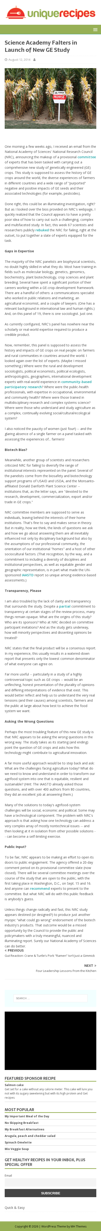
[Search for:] (50, 998)
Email (8, 1176)
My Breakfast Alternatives (24, 1129)
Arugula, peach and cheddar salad (30, 1136)
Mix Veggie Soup (17, 1149)
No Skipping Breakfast (22, 1123)
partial (64, 606)
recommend (40, 888)
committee (87, 157)
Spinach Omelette (18, 1142)
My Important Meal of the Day (27, 1116)
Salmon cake (14, 1085)
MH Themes (78, 1226)
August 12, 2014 (19, 59)
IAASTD (28, 575)
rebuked (42, 230)
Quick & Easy (15, 1207)
